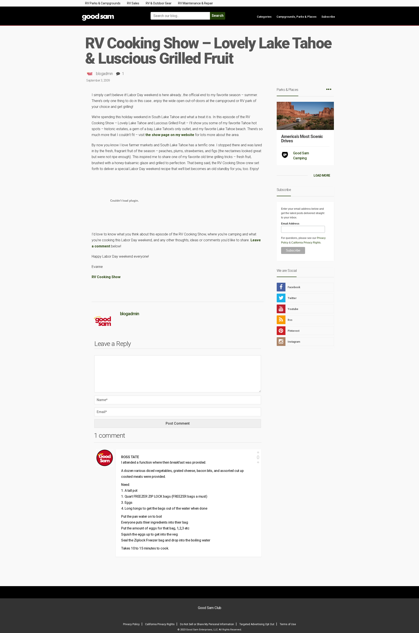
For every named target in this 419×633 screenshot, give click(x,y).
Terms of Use (288, 624)
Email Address (290, 223)
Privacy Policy (131, 624)
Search (217, 16)
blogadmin (104, 73)
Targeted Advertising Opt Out (256, 624)
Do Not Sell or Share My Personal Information (207, 624)
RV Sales (133, 3)
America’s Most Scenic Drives (302, 138)
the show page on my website (170, 135)
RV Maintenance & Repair (195, 3)
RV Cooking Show (106, 277)
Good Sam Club (209, 608)
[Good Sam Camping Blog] (111, 13)
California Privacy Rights (306, 242)
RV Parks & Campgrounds (102, 3)
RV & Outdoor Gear (159, 3)
